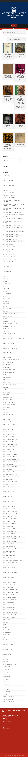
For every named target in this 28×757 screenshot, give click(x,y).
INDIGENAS (6, 379)
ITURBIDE (5, 387)
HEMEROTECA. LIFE (8, 346)
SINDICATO (6, 674)
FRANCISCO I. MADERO (9, 321)
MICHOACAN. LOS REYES (9, 516)
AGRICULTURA (7, 175)
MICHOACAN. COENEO (9, 464)
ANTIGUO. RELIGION (8, 261)
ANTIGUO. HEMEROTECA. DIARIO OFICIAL (13, 212)
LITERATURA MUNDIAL (8, 402)
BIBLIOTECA (6, 279)
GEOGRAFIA (6, 331)
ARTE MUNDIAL (7, 274)
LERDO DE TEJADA (8, 397)
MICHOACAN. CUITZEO (9, 471)
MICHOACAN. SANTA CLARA (10, 557)
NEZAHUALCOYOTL (8, 629)
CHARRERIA (6, 281)
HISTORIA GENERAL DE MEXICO (11, 360)
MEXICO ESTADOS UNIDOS (10, 424)
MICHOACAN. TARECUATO (9, 567)
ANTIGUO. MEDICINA (8, 251)
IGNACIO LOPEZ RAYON (9, 369)
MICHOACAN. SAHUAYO (9, 546)
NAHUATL (5, 627)
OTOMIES (5, 639)
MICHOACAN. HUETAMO (9, 484)
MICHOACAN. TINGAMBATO (10, 575)
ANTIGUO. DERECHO (8, 185)
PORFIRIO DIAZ (7, 652)
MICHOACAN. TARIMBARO (9, 570)
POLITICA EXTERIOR (8, 647)
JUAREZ (5, 389)
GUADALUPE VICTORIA (9, 333)
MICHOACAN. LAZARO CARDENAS (11, 514)
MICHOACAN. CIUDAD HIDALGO (11, 459)
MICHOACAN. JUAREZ (8, 501)
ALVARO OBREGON (8, 178)
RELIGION (5, 662)
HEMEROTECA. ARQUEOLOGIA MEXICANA (13, 338)
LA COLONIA (6, 392)
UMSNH (5, 694)
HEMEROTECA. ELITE (8, 343)
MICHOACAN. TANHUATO (9, 565)
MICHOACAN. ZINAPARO (9, 609)
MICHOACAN (6, 427)
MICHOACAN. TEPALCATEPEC (10, 572)
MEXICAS (5, 417)
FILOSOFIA (6, 318)
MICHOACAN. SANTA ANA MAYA (11, 555)
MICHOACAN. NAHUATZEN (10, 523)
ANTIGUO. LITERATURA (9, 246)
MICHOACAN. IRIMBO (8, 494)
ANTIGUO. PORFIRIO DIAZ (9, 256)
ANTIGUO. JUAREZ (8, 244)
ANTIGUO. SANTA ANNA (9, 264)
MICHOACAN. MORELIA (9, 521)
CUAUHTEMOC (7, 293)
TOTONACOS (6, 691)
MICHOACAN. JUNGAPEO (9, 504)
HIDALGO (5, 355)
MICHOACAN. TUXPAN (8, 587)
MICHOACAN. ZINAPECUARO (10, 612)
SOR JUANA (6, 679)
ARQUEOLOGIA (7, 269)
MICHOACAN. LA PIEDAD (9, 506)
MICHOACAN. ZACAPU (8, 604)
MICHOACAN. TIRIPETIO (9, 577)
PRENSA (5, 657)
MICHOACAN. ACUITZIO (9, 429)
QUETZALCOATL (7, 659)
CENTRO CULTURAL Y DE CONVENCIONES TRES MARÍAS (14, 15)
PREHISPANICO (7, 654)
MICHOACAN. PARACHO (9, 533)
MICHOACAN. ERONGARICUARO (11, 476)
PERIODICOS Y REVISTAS (9, 644)
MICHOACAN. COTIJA (8, 469)
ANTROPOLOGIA (7, 266)
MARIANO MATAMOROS (9, 404)
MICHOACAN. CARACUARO (10, 444)
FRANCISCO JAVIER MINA (9, 326)
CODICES (5, 286)
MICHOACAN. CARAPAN (9, 446)
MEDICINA (5, 412)
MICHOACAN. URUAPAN (9, 595)
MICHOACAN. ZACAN (8, 602)
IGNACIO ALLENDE (8, 367)
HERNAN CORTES (7, 352)
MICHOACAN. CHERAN (8, 449)
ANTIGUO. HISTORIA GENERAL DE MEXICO (13, 231)
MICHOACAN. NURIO (8, 526)
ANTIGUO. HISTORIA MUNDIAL (10, 234)
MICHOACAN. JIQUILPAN (9, 499)
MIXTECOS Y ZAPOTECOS (9, 617)
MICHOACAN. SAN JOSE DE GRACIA (12, 548)
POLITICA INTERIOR (8, 649)
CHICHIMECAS (6, 284)
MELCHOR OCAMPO (8, 414)
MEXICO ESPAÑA (7, 422)
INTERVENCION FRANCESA (10, 384)
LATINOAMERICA (7, 394)
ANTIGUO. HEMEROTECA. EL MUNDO (12, 218)
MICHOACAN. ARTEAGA (9, 442)
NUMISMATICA (6, 634)
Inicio (4, 32)
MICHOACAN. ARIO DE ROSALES (11, 439)
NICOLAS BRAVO (7, 632)
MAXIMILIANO (6, 407)
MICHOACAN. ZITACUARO (9, 614)
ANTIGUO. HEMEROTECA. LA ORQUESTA (13, 225)
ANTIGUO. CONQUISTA (9, 183)
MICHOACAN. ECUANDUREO (10, 474)
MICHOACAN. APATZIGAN (9, 434)
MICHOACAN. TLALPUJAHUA (10, 582)
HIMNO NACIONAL (7, 357)
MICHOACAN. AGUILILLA (9, 432)
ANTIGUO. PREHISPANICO (9, 259)
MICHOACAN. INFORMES (9, 489)
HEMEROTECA (6, 336)
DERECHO (5, 296)
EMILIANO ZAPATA (7, 308)
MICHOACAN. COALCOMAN (10, 461)
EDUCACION (6, 303)
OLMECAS (5, 637)
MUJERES (5, 624)
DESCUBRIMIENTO (7, 298)
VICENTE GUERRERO (8, 701)
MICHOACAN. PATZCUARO (9, 538)
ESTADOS (5, 311)
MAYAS (5, 409)
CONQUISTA (6, 289)
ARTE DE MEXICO (7, 271)
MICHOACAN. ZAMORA (9, 607)
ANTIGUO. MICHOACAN (9, 254)
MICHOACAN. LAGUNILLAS (10, 511)
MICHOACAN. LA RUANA (9, 509)
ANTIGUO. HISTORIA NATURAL (10, 236)
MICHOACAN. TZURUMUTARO (10, 592)
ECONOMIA (6, 301)
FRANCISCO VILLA (7, 328)
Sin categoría (6, 671)
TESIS (4, 686)
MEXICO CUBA (7, 419)
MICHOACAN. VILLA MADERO (10, 597)
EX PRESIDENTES (7, 316)
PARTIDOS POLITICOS (8, 642)
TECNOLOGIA (6, 684)
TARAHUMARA (6, 681)
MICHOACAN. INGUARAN (9, 491)
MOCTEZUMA (6, 619)
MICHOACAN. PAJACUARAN (10, 528)
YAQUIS (5, 704)
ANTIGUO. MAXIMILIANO (9, 249)
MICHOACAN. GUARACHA (9, 479)
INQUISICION (6, 382)
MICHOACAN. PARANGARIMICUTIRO (12, 536)
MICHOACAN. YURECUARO (10, 599)
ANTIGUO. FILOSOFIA (8, 193)
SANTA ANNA (6, 667)
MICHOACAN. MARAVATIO (9, 518)
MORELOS (5, 622)
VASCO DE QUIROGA (8, 696)
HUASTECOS (6, 365)
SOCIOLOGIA (6, 676)
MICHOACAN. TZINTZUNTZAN (10, 590)
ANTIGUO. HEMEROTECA (9, 198)
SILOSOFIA (6, 669)
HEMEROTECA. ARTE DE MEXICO (11, 341)
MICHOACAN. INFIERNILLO (9, 486)
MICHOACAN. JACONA (8, 496)
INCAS (4, 374)
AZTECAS (5, 276)
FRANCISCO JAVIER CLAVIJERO (11, 323)
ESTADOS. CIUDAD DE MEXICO (10, 313)
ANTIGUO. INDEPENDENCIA (10, 239)
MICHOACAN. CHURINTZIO (10, 456)
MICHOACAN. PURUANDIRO (10, 541)
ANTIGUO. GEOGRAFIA (9, 195)
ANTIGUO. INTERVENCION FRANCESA (12, 241)
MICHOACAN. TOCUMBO (9, 585)
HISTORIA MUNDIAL (8, 362)
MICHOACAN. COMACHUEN (10, 466)
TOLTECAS (6, 689)
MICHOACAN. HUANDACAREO (10, 481)
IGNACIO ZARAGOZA (8, 372)
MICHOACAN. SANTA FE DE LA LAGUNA (13, 560)
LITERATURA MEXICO (8, 399)
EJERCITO (5, 306)
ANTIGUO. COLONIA (8, 180)
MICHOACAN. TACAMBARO (10, 562)
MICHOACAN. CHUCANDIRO (10, 454)
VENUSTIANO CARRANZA (9, 699)
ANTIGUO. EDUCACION (9, 190)
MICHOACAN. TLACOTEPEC (10, 580)
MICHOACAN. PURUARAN (9, 543)
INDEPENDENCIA (7, 377)
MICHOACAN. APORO (8, 437)
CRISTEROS (6, 291)
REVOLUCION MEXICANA (9, 664)
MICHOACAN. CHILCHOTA (9, 451)
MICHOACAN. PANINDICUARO (10, 531)
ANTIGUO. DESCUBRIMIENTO (10, 188)
